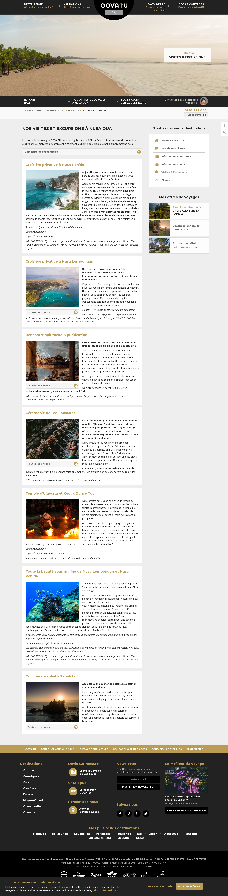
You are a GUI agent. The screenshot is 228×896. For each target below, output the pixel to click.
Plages (165, 180)
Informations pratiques (176, 156)
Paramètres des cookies (160, 886)
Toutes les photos (38, 312)
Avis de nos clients (173, 148)
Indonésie (50, 110)
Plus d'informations (105, 890)
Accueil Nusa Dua (172, 140)
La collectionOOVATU (87, 791)
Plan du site (194, 749)
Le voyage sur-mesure (93, 749)
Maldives (39, 833)
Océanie (29, 812)
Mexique (123, 838)
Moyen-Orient (33, 800)
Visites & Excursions (174, 172)
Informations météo (174, 164)
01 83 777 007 (196, 110)
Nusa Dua (187, 53)
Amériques (31, 776)
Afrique (28, 770)
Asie (39, 110)
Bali (62, 110)
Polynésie (103, 833)
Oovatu (28, 110)
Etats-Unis (171, 833)
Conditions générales (167, 749)
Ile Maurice (60, 833)
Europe (28, 794)
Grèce (140, 838)
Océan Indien (33, 806)
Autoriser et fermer (189, 886)
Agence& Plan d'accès (89, 810)
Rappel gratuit (194, 115)
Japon (153, 833)
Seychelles (82, 833)
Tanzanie (191, 833)
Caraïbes (29, 788)
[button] (82, 151)
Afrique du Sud (100, 838)
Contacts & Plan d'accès (130, 749)
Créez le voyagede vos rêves (90, 772)
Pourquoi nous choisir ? (57, 749)
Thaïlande (123, 833)
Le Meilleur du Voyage (184, 764)
